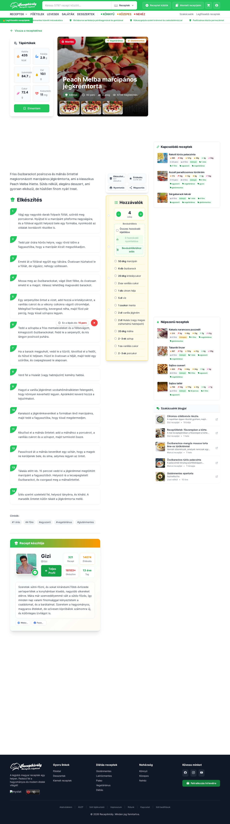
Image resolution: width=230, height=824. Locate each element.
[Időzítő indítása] (94, 322)
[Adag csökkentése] (118, 214)
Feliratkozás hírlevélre (203, 783)
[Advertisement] (79, 144)
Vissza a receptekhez (28, 30)
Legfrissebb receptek (208, 14)
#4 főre (29, 522)
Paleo (99, 780)
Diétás (99, 790)
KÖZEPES (125, 14)
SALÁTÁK (68, 14)
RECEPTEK (17, 14)
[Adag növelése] (140, 214)
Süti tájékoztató (96, 807)
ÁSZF (80, 807)
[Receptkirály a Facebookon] (185, 773)
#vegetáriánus (64, 522)
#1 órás (16, 522)
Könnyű (143, 771)
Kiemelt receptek (62, 780)
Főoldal (57, 771)
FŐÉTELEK (37, 14)
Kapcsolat (145, 807)
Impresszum (116, 807)
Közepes (144, 775)
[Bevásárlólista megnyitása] (208, 5)
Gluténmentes (103, 771)
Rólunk (131, 807)
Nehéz (142, 780)
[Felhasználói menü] (216, 5)
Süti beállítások (163, 807)
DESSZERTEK (86, 14)
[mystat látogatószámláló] (17, 792)
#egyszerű (45, 522)
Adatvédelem (66, 807)
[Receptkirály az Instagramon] (193, 773)
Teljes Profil (52, 571)
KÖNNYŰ (108, 14)
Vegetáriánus (103, 785)
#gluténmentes (85, 522)
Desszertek (59, 775)
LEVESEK (53, 14)
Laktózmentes (104, 775)
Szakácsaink (187, 14)
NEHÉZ (140, 14)
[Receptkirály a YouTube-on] (202, 773)
